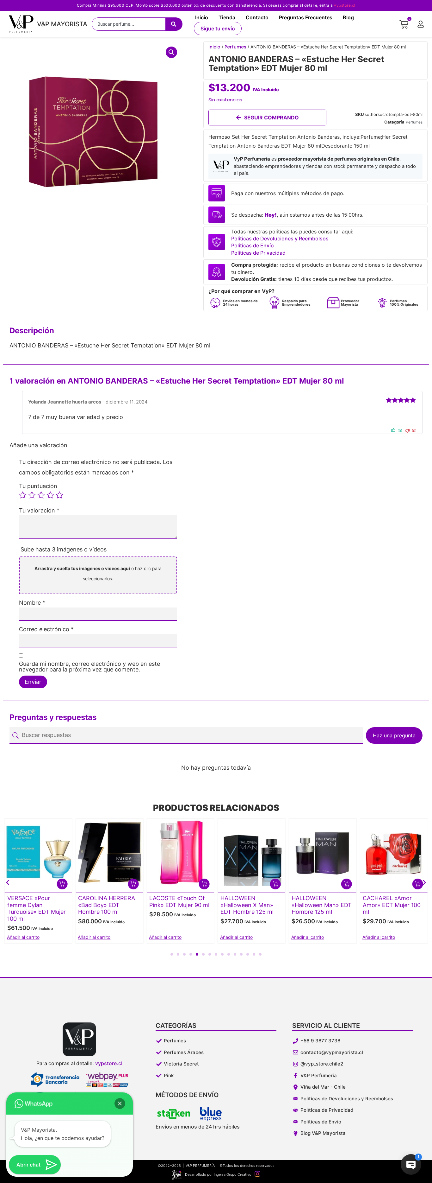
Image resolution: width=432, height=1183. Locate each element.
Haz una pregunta (394, 735)
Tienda (227, 17)
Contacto (257, 17)
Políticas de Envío (252, 245)
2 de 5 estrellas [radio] (32, 495)
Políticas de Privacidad (258, 253)
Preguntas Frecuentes (305, 17)
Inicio (201, 17)
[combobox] (128, 24)
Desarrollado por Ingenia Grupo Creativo (218, 1174)
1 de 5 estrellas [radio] (23, 495)
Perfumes (235, 47)
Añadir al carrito (94, 937)
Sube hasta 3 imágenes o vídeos (64, 549)
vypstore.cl (344, 5)
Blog (348, 17)
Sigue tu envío (218, 28)
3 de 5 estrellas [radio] (41, 495)
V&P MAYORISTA (62, 24)
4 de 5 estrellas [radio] (50, 495)
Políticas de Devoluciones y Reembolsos (280, 238)
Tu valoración (39, 510)
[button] (171, 52)
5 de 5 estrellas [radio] (59, 495)
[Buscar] (173, 24)
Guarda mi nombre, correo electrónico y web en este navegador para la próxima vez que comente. (89, 666)
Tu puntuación (38, 486)
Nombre (32, 603)
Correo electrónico (46, 629)
